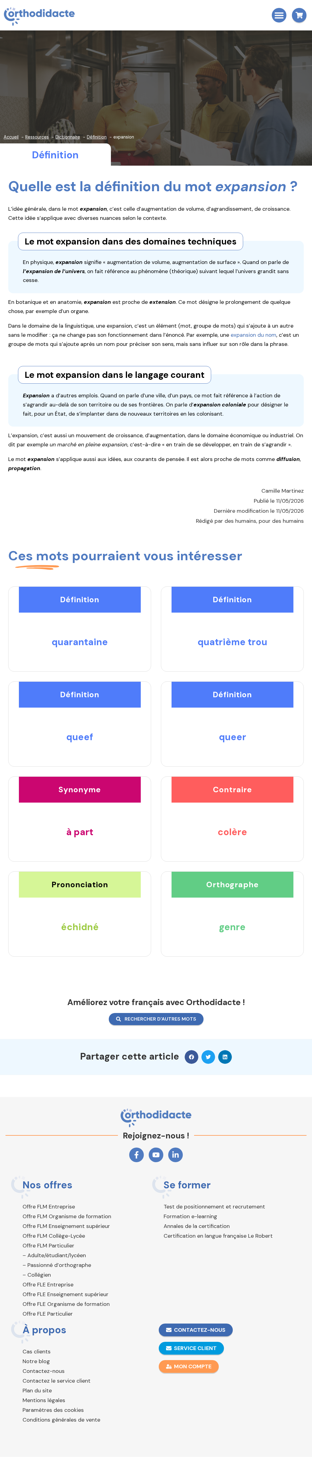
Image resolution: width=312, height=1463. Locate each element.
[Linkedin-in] (175, 1155)
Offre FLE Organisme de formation (66, 1304)
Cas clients (37, 1351)
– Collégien (37, 1274)
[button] (279, 15)
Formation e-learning (190, 1216)
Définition (55, 155)
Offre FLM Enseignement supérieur (66, 1226)
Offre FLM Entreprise (49, 1206)
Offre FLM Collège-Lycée (54, 1236)
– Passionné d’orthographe (57, 1265)
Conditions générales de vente (61, 1419)
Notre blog (36, 1361)
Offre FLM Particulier (48, 1245)
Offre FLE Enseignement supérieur (65, 1294)
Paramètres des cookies (53, 1410)
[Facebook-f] (136, 1155)
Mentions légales (44, 1400)
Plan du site (37, 1390)
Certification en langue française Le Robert (218, 1236)
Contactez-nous (44, 1371)
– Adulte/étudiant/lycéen (54, 1255)
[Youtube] (156, 1155)
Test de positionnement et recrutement (214, 1206)
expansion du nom (253, 335)
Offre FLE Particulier (48, 1313)
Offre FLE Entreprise (48, 1284)
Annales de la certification (197, 1226)
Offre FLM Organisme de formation (67, 1216)
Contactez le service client (56, 1380)
